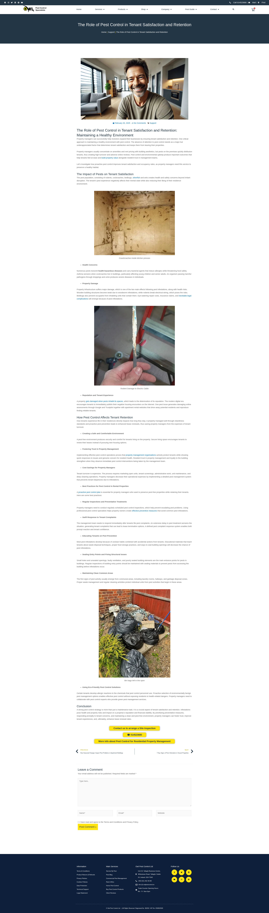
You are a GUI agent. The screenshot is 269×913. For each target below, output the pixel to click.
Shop (143, 9)
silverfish (136, 178)
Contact (213, 9)
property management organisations (141, 455)
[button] (233, 9)
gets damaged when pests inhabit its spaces (104, 401)
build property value (110, 158)
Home (78, 9)
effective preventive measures (144, 511)
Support (153, 123)
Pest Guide (189, 9)
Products (121, 9)
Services (98, 9)
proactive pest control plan (89, 492)
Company (165, 9)
